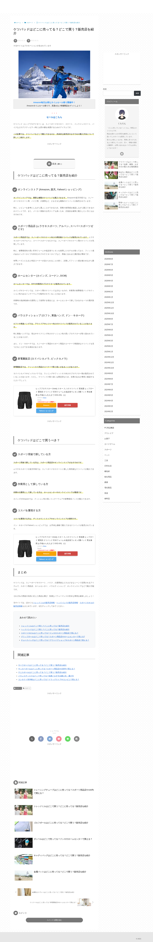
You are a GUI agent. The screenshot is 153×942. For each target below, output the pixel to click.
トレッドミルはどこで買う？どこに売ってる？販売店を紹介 (45, 626)
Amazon (46, 405)
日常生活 (108, 466)
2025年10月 (109, 313)
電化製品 (108, 488)
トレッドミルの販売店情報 (44, 603)
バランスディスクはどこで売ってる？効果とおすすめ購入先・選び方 (46, 676)
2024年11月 (109, 363)
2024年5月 (108, 395)
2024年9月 (108, 373)
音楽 (106, 493)
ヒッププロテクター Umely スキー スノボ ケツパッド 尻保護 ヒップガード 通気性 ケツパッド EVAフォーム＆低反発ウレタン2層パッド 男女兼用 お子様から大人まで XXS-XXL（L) (65, 392)
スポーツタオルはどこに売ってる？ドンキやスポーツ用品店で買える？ (49, 633)
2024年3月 (108, 406)
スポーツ (18, 688)
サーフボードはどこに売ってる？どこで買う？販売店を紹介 (42, 665)
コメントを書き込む (54, 920)
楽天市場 (67, 405)
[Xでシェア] (32, 739)
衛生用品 (108, 477)
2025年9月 (108, 319)
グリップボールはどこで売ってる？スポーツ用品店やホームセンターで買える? (53, 637)
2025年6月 (108, 330)
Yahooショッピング (46, 411)
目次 (54, 164)
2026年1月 (108, 297)
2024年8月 (108, 379)
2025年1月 (108, 352)
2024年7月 (108, 384)
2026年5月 (108, 275)
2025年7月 (108, 324)
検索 (105, 89)
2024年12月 (109, 357)
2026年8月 (108, 259)
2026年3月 (108, 286)
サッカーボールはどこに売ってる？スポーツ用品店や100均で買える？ (46, 669)
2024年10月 (109, 368)
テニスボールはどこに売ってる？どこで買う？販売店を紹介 (42, 672)
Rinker (44, 397)
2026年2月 (108, 292)
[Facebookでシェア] (41, 739)
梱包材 (107, 471)
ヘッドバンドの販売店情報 (67, 603)
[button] (77, 739)
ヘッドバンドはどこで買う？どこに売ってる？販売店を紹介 (45, 629)
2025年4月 (108, 335)
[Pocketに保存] (59, 739)
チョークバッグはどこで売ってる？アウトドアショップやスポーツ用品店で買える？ (55, 640)
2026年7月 (108, 264)
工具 (106, 460)
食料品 (107, 499)
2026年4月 (108, 281)
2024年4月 (108, 401)
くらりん (122, 123)
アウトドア (108, 433)
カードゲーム (109, 444)
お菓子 (107, 439)
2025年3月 (108, 341)
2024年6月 (108, 390)
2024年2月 (108, 412)
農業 (106, 482)
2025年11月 (109, 308)
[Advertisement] (54, 151)
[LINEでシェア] (68, 739)
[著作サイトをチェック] (122, 154)
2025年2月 (108, 346)
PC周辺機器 (109, 428)
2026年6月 (108, 270)
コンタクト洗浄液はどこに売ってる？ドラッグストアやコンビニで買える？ (48, 679)
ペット (107, 455)
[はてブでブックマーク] (50, 739)
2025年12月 (109, 303)
